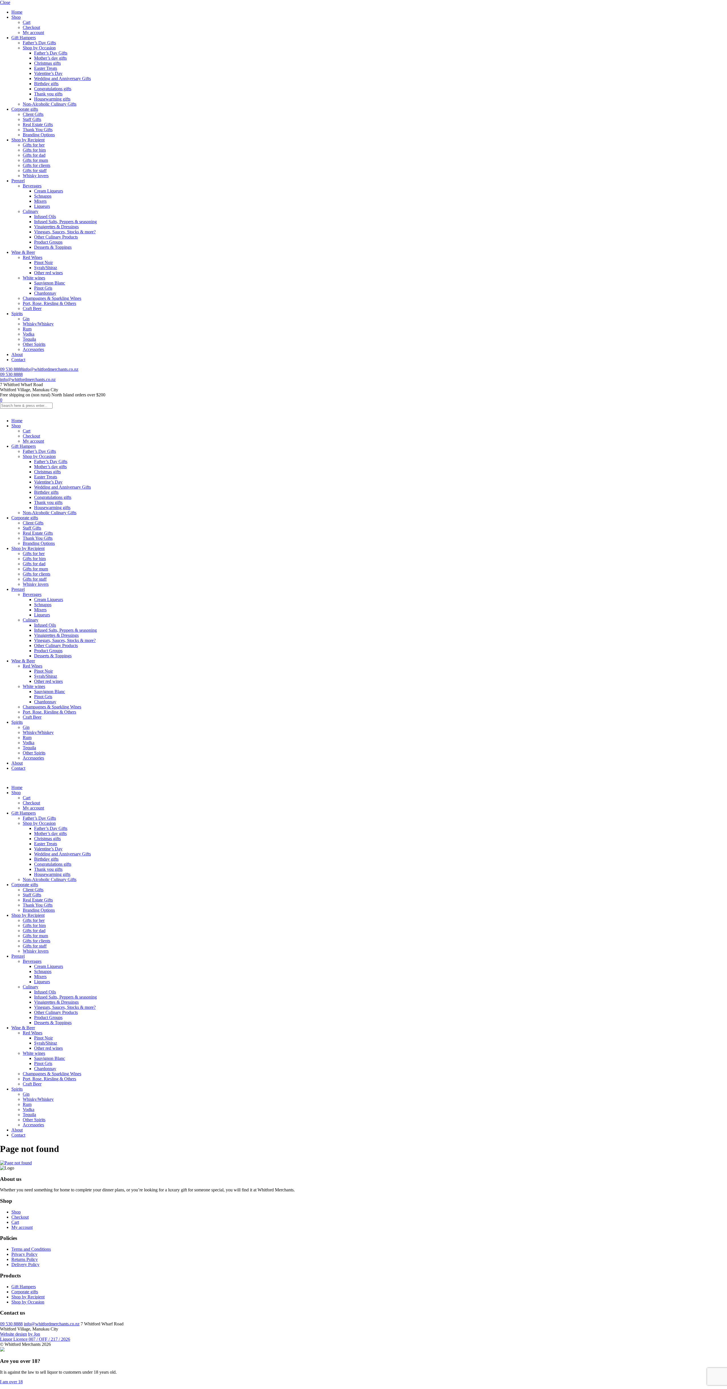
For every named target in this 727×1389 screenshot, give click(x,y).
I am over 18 (11, 1381)
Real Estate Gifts (38, 124)
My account (33, 32)
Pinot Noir (43, 262)
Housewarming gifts (52, 99)
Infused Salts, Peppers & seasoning (65, 221)
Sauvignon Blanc (49, 283)
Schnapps (42, 196)
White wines (34, 277)
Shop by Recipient (28, 139)
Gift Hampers (23, 37)
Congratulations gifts (52, 88)
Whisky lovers (36, 175)
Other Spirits (34, 344)
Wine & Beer (23, 252)
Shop (16, 17)
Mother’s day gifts (50, 58)
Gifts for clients (36, 165)
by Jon (34, 1334)
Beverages (32, 185)
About (17, 354)
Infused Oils (45, 216)
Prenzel (18, 180)
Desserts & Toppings (53, 247)
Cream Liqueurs (48, 191)
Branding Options (39, 134)
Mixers (40, 201)
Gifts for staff (35, 170)
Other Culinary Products (56, 237)
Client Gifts (33, 114)
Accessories (33, 349)
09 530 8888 (11, 369)
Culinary (30, 211)
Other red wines (48, 272)
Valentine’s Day (48, 73)
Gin (26, 318)
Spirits (17, 313)
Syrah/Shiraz (45, 267)
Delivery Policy (25, 1264)
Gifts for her (34, 145)
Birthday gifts (46, 83)
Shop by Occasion (39, 47)
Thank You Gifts (38, 129)
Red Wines (32, 257)
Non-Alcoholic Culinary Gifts (49, 104)
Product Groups (48, 242)
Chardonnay (45, 293)
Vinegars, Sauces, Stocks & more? (65, 231)
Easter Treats (45, 68)
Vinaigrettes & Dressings (56, 226)
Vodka (28, 334)
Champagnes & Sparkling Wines (52, 298)
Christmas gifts (47, 63)
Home (16, 12)
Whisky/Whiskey (38, 323)
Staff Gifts (32, 119)
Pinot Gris (43, 288)
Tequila (29, 339)
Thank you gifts (48, 93)
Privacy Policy (24, 1254)
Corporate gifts (24, 109)
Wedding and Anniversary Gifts (62, 78)
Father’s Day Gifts (39, 42)
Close (5, 2)
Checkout (31, 27)
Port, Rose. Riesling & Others (49, 303)
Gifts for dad (34, 155)
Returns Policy (24, 1259)
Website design (13, 1334)
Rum (27, 329)
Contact (18, 359)
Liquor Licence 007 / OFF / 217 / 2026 (35, 1339)
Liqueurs (42, 206)
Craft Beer (32, 308)
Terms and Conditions (31, 1249)
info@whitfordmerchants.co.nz (50, 369)
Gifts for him (34, 150)
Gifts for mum (35, 160)
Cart (26, 22)
